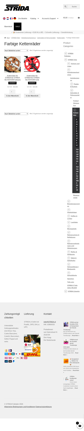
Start (8, 38)
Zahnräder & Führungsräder (46, 38)
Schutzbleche (72, 275)
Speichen (70, 279)
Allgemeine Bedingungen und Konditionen (19, 407)
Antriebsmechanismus (28, 38)
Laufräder (74, 222)
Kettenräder (61, 38)
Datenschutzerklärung (44, 407)
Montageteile (71, 229)
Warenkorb (8, 26)
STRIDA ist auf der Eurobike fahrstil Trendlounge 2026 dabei (70, 343)
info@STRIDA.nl (50, 322)
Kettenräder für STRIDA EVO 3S (77, 178)
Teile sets (70, 282)
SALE (17, 26)
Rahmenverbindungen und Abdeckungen (73, 246)
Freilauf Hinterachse (76, 103)
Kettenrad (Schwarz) (77, 156)
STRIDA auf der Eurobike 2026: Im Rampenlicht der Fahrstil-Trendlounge (70, 326)
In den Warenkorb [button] (12, 96)
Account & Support (49, 18)
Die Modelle (22, 18)
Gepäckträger (72, 212)
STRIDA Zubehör (74, 291)
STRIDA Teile (15, 38)
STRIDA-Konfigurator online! (73, 378)
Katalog (33, 18)
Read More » (75, 335)
